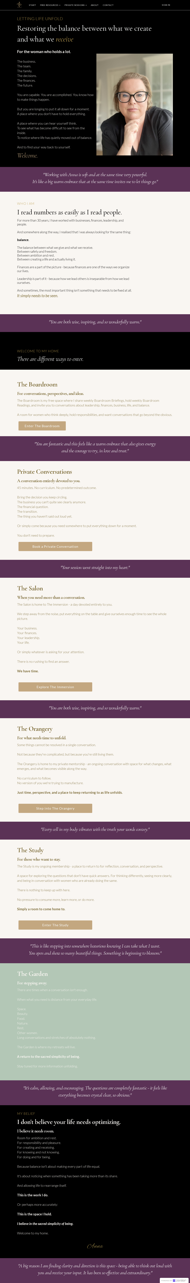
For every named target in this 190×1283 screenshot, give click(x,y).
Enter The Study (55, 925)
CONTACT (108, 5)
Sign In (166, 5)
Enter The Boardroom (42, 426)
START (32, 5)
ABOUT (95, 5)
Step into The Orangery (55, 808)
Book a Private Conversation (55, 546)
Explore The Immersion (55, 687)
